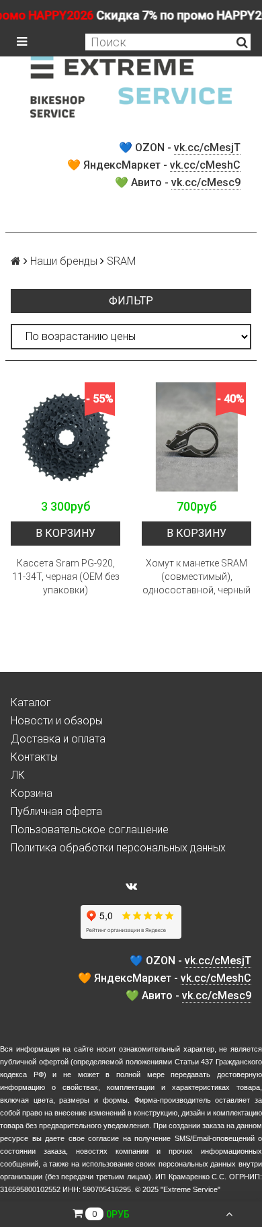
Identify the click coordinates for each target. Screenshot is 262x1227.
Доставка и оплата (58, 738)
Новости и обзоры (57, 720)
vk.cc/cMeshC (205, 165)
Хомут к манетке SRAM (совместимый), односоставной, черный (196, 576)
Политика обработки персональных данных (118, 847)
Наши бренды (63, 261)
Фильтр (131, 300)
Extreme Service (190, 1189)
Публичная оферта (56, 811)
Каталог (31, 702)
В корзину (65, 533)
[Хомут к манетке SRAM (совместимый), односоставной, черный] (196, 437)
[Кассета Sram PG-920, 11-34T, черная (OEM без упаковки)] (65, 437)
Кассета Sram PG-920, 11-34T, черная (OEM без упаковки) (66, 576)
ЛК (18, 775)
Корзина (31, 793)
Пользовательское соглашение (90, 829)
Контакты (34, 757)
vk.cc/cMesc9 (206, 182)
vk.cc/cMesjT (207, 147)
